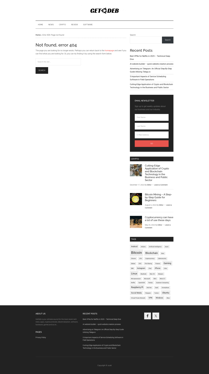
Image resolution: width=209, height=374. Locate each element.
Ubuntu (165, 292)
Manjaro (160, 274)
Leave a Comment (161, 185)
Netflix (133, 282)
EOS (140, 263)
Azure (166, 246)
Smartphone (165, 287)
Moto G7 (162, 278)
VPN (150, 298)
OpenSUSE (141, 282)
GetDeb (104, 10)
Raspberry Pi (137, 287)
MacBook (143, 274)
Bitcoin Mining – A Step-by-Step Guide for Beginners (158, 197)
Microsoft (147, 278)
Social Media (136, 293)
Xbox (168, 298)
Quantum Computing (162, 282)
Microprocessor (136, 278)
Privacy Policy (41, 337)
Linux (134, 273)
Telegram (148, 293)
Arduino (143, 246)
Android (134, 246)
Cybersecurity (162, 258)
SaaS (156, 287)
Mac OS (152, 274)
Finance (157, 263)
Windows (159, 298)
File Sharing (148, 263)
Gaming (167, 263)
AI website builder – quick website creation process (151, 64)
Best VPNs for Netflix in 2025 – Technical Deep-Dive (102, 319)
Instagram (141, 268)
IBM (132, 268)
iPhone (157, 268)
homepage (109, 50)
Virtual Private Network (138, 298)
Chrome (133, 258)
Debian (133, 263)
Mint (155, 278)
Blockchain (151, 253)
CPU (140, 258)
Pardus (150, 282)
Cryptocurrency (149, 258)
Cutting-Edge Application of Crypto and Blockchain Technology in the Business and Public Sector (157, 173)
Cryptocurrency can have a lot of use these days (159, 219)
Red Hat (149, 287)
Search (133, 35)
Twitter (156, 293)
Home (38, 35)
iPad (150, 268)
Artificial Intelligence (155, 246)
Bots (162, 253)
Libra (165, 268)
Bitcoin (136, 253)
